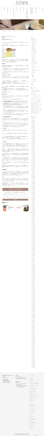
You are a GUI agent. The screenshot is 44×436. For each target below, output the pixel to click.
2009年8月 (33, 322)
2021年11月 (33, 199)
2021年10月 (33, 201)
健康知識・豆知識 (33, 50)
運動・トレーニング (34, 59)
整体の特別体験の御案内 (33, 422)
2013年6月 (33, 239)
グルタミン (37, 97)
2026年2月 (33, 127)
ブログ (39, 8)
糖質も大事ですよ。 (19, 207)
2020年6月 (33, 217)
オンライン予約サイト (19, 383)
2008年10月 (33, 340)
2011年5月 (33, 284)
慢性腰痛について (32, 379)
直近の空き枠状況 (32, 409)
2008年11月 (33, 338)
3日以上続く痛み (33, 90)
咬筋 (31, 103)
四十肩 (34, 103)
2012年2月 (33, 268)
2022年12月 (33, 183)
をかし (39, 91)
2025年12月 (33, 131)
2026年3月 (33, 125)
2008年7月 (33, 345)
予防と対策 (33, 48)
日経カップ (32, 106)
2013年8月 (33, 235)
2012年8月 (33, 257)
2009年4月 (33, 329)
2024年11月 (33, 154)
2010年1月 (33, 313)
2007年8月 (33, 365)
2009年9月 (33, 320)
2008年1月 (33, 356)
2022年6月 (33, 192)
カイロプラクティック (34, 94)
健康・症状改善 (33, 39)
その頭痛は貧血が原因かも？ (11, 207)
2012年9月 (33, 255)
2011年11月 (33, 273)
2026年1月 (33, 129)
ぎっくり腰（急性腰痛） (33, 389)
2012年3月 (33, 266)
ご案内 (4, 8)
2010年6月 (33, 304)
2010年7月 (33, 302)
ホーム (1, 8)
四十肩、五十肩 (34, 43)
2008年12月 (33, 336)
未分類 (32, 84)
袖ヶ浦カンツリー (33, 110)
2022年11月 (33, 185)
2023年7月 (33, 172)
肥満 (31, 109)
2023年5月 (33, 176)
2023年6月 (33, 174)
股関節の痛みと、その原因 (33, 385)
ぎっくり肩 (32, 91)
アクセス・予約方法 (32, 411)
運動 (37, 110)
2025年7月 (33, 140)
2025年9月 (33, 136)
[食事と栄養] (26, 208)
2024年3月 (33, 165)
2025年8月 (33, 138)
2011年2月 (33, 289)
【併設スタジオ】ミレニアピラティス (36, 11)
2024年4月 (33, 163)
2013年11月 (33, 230)
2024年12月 (33, 152)
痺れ (37, 107)
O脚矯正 (38, 90)
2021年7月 (33, 203)
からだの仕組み (34, 52)
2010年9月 (33, 298)
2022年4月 (33, 194)
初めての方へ (10, 9)
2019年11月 (33, 226)
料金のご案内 (7, 9)
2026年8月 (33, 118)
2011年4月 (33, 286)
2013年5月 (33, 241)
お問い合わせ (31, 413)
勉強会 (33, 75)
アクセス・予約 (17, 8)
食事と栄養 (4, 37)
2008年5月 (33, 349)
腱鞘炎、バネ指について (33, 398)
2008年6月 (33, 347)
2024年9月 (33, 158)
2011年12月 (33, 271)
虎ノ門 (40, 109)
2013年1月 (33, 248)
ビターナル (33, 68)
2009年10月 (33, 318)
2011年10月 (33, 275)
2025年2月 (33, 149)
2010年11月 (33, 295)
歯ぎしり (38, 106)
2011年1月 (33, 291)
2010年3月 (33, 309)
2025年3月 (33, 147)
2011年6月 (33, 282)
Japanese (36, 435)
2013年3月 (33, 244)
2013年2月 (33, 246)
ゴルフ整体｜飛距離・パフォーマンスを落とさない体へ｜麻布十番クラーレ (31, 11)
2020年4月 (33, 221)
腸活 (38, 109)
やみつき (36, 91)
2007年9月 (33, 363)
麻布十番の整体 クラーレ (33, 405)
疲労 (35, 107)
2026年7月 (33, 120)
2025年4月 (33, 145)
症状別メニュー (23, 10)
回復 (36, 103)
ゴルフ (33, 77)
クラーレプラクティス (35, 66)
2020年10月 (33, 212)
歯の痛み (32, 107)
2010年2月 (33, 311)
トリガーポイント (38, 100)
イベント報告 (34, 79)
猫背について (31, 381)
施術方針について (20, 10)
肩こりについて (32, 387)
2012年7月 (33, 259)
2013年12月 (33, 228)
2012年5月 (33, 262)
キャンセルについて (32, 403)
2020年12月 (33, 208)
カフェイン (39, 94)
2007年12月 (33, 358)
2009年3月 (33, 331)
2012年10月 (33, 253)
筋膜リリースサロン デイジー (36, 70)
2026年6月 (33, 122)
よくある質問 (31, 417)
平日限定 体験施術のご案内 (13, 12)
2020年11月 (33, 210)
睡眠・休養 (33, 61)
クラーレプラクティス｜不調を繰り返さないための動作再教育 (26, 13)
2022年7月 (33, 190)
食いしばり (35, 113)
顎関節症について (32, 400)
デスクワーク (33, 100)
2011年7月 (33, 280)
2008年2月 (33, 354)
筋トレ (40, 107)
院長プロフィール (32, 427)
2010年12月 (33, 293)
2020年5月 (33, 219)
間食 (31, 113)
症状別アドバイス (34, 41)
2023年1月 (33, 181)
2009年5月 (33, 327)
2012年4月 (33, 264)
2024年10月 (33, 156)
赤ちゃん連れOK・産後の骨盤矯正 (34, 383)
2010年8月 (33, 300)
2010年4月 (33, 307)
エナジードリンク (33, 93)
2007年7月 (33, 367)
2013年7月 (33, 237)
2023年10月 (33, 167)
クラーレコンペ (33, 97)
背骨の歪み (35, 109)
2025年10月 (33, 134)
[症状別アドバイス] (4, 208)
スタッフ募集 (42, 9)
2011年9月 (33, 277)
